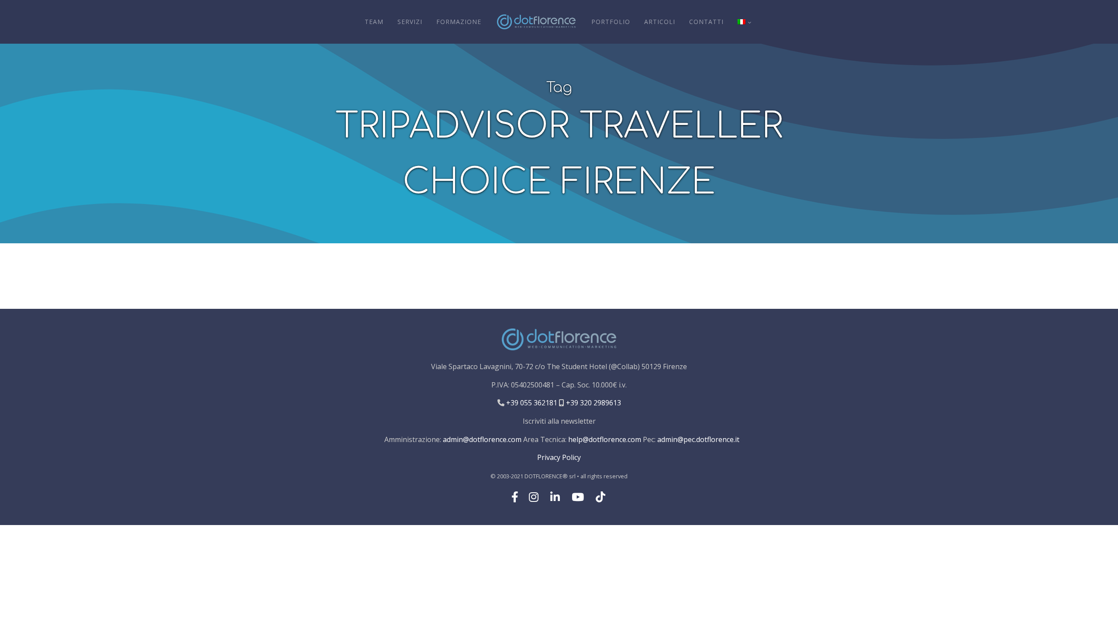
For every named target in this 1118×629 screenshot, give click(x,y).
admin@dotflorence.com (482, 439)
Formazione (458, 21)
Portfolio (610, 21)
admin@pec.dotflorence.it (698, 439)
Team (374, 21)
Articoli (659, 21)
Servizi (409, 21)
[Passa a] (744, 22)
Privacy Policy (559, 457)
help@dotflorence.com (604, 439)
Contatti (706, 21)
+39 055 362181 (530, 403)
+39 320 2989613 (592, 403)
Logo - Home (536, 22)
